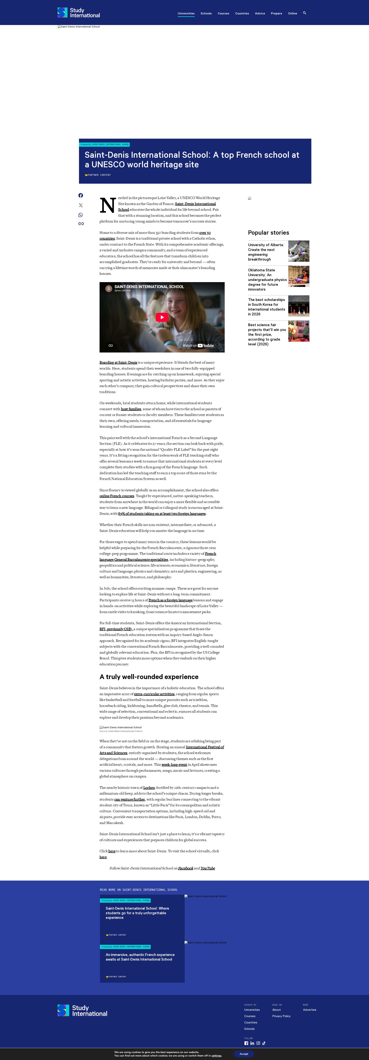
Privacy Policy (281, 1016)
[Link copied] (81, 224)
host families (131, 409)
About (276, 1010)
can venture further (129, 799)
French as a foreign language (171, 600)
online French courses (117, 496)
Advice (260, 14)
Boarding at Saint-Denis (118, 362)
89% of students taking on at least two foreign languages (162, 513)
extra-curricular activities (154, 694)
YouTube (207, 868)
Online (292, 14)
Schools (206, 14)
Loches (149, 787)
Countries (242, 14)
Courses (223, 14)
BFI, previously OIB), (117, 629)
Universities (186, 14)
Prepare (276, 14)
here (112, 851)
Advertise (309, 1010)
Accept (244, 1054)
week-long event (174, 764)
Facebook (185, 868)
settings (216, 1056)
